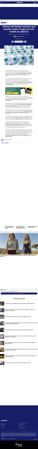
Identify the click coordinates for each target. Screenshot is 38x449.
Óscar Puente (30, 0)
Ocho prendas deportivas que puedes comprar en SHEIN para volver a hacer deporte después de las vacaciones (18, 256)
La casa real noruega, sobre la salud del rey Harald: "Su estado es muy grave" (18, 362)
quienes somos (3, 424)
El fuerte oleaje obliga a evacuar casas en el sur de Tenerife (9, 227)
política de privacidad (22, 427)
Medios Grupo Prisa (19, 446)
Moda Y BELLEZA (30, 24)
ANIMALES (3, 24)
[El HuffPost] (19, 2)
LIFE (1, 24)
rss (1, 428)
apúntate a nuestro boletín (19, 293)
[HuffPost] (4, 420)
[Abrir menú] (1, 2)
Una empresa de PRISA (19, 444)
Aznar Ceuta (20, 0)
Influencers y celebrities (14, 24)
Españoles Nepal (11, 0)
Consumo (6, 24)
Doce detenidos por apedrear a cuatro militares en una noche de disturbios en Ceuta (19, 329)
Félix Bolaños (16, 0)
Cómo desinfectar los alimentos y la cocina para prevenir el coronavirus (21, 227)
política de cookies (22, 424)
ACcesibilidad (21, 428)
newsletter (3, 427)
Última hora (34, 2)
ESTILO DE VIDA (20, 24)
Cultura (26, 24)
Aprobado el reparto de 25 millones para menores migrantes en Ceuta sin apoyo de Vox (19, 303)
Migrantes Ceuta (25, 0)
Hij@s (23, 24)
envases (6, 142)
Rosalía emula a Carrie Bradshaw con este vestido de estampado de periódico (18, 316)
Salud (3, 23)
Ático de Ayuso (35, 0)
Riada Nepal (6, 0)
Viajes (9, 24)
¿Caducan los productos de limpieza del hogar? (32, 227)
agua (3, 142)
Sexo (33, 24)
